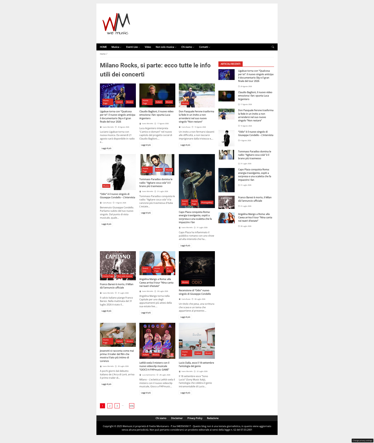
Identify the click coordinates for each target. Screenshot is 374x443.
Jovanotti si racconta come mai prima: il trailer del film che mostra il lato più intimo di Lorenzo (117, 356)
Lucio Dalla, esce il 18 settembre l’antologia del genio (196, 364)
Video (148, 47)
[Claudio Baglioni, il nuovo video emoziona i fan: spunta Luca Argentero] (157, 95)
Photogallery (206, 202)
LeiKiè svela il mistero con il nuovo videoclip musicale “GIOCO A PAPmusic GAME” (154, 366)
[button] (273, 47)
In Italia (169, 269)
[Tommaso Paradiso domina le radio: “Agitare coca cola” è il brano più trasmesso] (157, 164)
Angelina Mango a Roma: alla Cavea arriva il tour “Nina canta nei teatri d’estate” (156, 282)
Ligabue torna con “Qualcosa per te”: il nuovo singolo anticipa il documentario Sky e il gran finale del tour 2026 (117, 116)
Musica (115, 47)
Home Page (106, 102)
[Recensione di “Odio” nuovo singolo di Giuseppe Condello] (197, 268)
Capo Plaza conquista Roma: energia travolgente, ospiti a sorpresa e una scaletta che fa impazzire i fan (195, 217)
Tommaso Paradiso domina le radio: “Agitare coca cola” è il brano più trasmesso (155, 183)
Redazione (213, 418)
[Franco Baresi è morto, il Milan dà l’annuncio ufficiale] (118, 265)
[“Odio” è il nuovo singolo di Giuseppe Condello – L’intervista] (118, 172)
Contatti (203, 47)
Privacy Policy (194, 418)
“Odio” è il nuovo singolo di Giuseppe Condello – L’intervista (117, 195)
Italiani (119, 102)
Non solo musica (165, 47)
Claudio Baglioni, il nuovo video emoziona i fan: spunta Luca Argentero (156, 115)
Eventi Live (132, 47)
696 (132, 405)
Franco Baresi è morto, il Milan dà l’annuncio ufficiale (116, 286)
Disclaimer (177, 418)
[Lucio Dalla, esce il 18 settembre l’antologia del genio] (197, 341)
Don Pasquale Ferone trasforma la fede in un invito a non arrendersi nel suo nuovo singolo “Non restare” (196, 116)
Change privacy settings (362, 440)
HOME (103, 47)
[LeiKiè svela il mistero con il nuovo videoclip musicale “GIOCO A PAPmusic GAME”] (157, 341)
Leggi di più (106, 148)
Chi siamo (186, 47)
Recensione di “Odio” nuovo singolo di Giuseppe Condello (195, 292)
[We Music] (116, 23)
